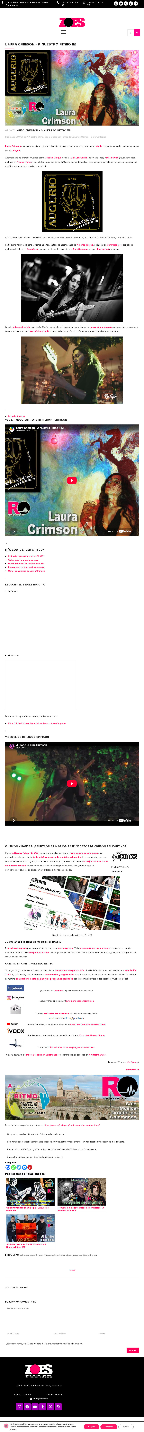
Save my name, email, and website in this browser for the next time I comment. (45, 1343)
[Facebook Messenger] (24, 1167)
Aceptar (91, 1426)
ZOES (8, 974)
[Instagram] (116, 3)
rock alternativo (63, 1255)
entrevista (24, 1255)
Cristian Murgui (53, 157)
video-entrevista (89, 1255)
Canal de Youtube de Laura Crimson (26, 571)
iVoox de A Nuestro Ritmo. (92, 1035)
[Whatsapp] (13, 1167)
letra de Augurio (16, 416)
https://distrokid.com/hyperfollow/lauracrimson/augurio (37, 723)
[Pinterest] (29, 1167)
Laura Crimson (36, 1255)
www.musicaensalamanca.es (83, 853)
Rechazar (109, 1426)
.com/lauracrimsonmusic (26, 563)
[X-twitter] (126, 3)
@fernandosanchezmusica (80, 1001)
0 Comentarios (98, 137)
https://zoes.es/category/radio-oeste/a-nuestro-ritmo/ (72, 1125)
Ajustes (126, 1426)
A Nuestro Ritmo (35, 137)
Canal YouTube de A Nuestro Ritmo (87, 1024)
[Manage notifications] (6, 1426)
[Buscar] (137, 32)
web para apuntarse (38, 952)
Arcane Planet (24, 162)
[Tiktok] (131, 3)
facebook (58, 990)
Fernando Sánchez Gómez (74, 137)
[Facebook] (121, 3)
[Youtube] (136, 3)
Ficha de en (26, 556)
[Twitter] (18, 1167)
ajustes (13, 1429)
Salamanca (76, 1255)
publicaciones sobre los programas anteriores (71, 1047)
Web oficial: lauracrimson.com (23, 560)
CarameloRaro (114, 244)
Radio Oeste (51, 137)
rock (53, 1255)
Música (47, 1255)
